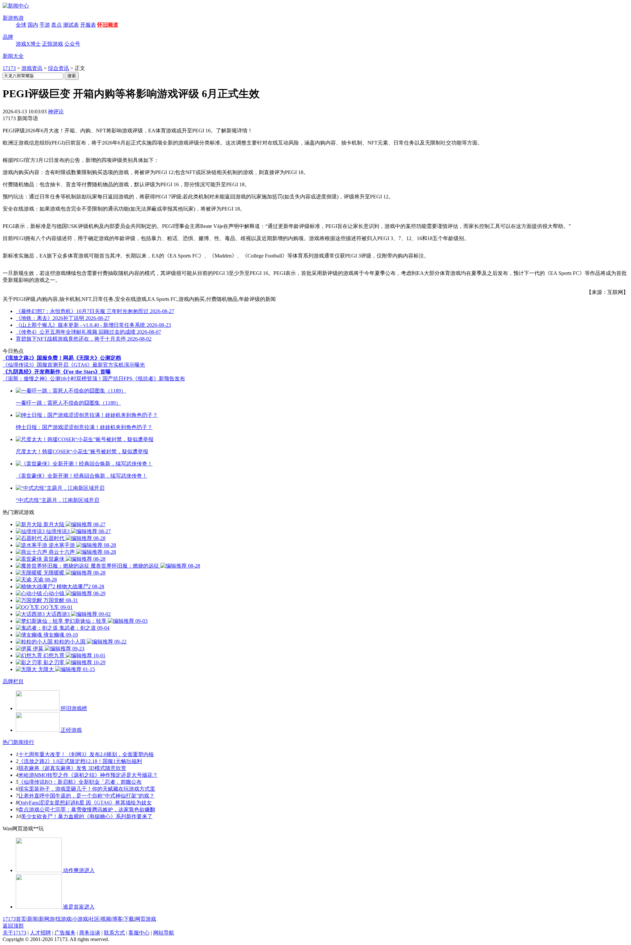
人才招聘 (40, 932)
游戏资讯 (31, 68)
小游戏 (80, 919)
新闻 (32, 919)
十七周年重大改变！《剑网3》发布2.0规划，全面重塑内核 (86, 754)
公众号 (72, 44)
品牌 (8, 37)
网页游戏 (145, 919)
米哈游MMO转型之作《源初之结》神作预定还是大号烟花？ (88, 775)
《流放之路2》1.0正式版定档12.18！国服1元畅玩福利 (80, 761)
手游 (44, 25)
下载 (129, 919)
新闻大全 (13, 56)
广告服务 (65, 932)
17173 (9, 68)
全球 (21, 25)
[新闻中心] (16, 6)
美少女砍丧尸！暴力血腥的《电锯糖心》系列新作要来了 (86, 816)
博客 (117, 919)
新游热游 (13, 18)
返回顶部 (13, 926)
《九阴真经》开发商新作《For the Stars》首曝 (57, 371)
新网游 (47, 919)
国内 (33, 25)
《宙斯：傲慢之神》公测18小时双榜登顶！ (53, 378)
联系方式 (114, 932)
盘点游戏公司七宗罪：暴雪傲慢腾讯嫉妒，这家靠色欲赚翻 (86, 809)
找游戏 (63, 919)
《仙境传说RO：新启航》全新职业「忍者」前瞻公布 (80, 782)
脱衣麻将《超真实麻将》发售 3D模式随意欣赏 (72, 768)
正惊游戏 (52, 44)
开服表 (88, 25)
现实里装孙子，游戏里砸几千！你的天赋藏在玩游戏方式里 (86, 789)
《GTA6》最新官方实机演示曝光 (106, 365)
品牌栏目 (13, 681)
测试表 (71, 25)
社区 (94, 919)
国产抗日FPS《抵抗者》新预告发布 (144, 378)
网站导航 (163, 932)
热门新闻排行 (18, 742)
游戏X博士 (28, 44)
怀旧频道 (107, 25)
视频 (106, 919)
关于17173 (14, 932)
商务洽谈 (89, 932)
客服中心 (139, 932)
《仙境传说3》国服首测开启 (35, 365)
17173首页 (14, 919)
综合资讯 (58, 68)
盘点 (56, 25)
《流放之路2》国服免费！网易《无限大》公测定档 (62, 358)
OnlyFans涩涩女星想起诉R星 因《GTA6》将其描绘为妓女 (85, 802)
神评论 (56, 111)
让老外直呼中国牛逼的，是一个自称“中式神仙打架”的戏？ (86, 796)
